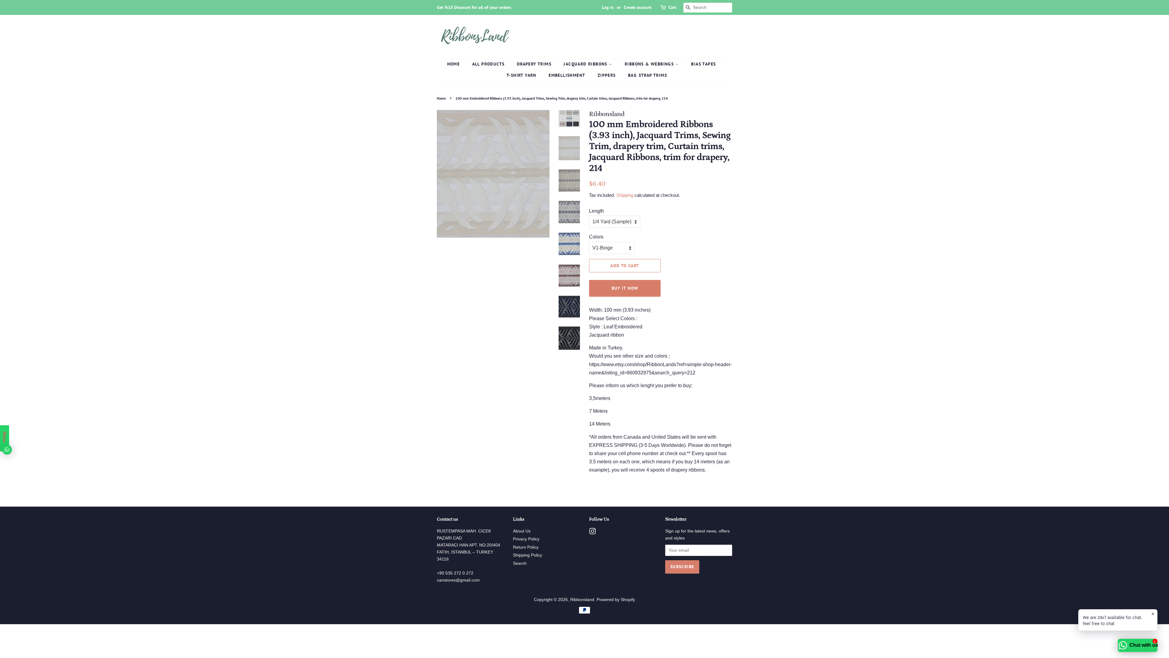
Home (453, 64)
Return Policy (526, 547)
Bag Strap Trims (647, 75)
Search (520, 563)
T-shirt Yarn (521, 75)
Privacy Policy (526, 539)
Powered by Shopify (616, 599)
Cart (672, 7)
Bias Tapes (703, 64)
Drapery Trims (534, 64)
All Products (488, 64)
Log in (608, 7)
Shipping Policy (527, 555)
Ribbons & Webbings (650, 64)
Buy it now (625, 288)
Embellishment (567, 75)
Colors (596, 236)
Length (596, 211)
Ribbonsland (582, 599)
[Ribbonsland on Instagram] (592, 532)
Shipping (624, 195)
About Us (522, 531)
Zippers (607, 75)
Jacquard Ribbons (586, 64)
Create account (637, 7)
